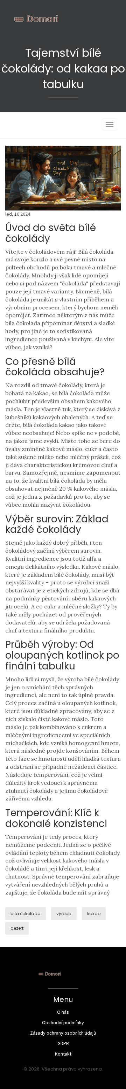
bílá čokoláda (25, 914)
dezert (16, 928)
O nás (63, 1012)
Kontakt (63, 1054)
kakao (93, 914)
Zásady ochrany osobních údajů (63, 1033)
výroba (63, 914)
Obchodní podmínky (63, 1022)
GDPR (63, 1043)
